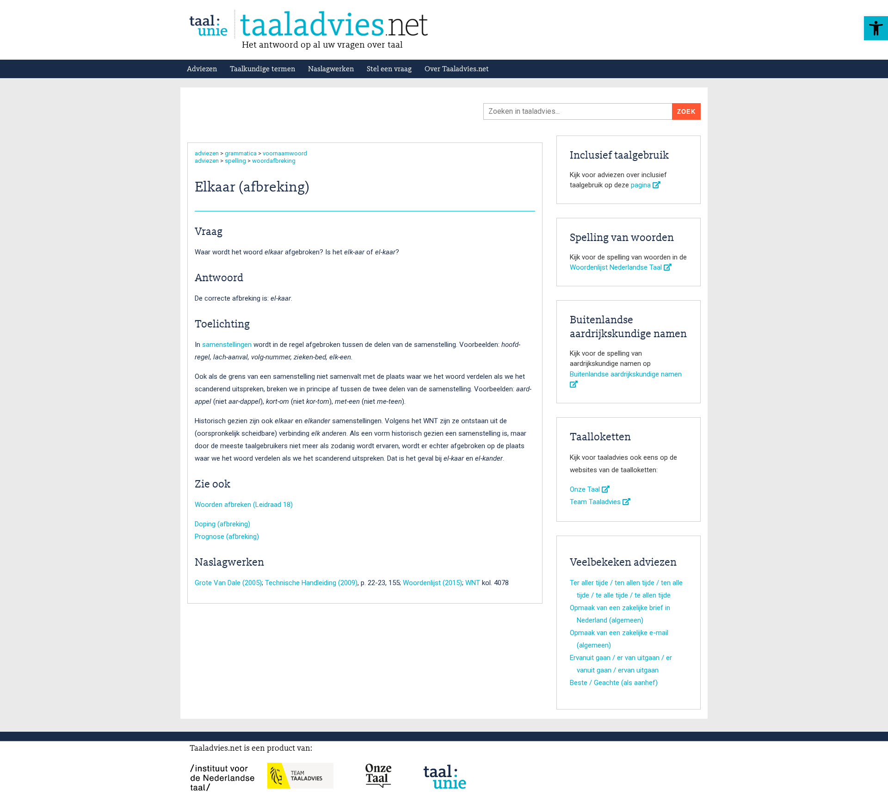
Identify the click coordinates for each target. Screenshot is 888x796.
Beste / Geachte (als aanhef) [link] (614, 683)
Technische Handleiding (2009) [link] (311, 583)
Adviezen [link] (202, 69)
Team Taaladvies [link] (596, 502)
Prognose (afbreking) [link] (227, 536)
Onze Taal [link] (586, 489)
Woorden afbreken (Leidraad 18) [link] (244, 504)
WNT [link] (472, 583)
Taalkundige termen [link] (262, 69)
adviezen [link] (207, 153)
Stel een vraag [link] (389, 69)
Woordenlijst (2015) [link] (432, 583)
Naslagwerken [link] (331, 69)
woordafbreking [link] (274, 160)
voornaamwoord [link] (285, 153)
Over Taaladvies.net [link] (457, 69)
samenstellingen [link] (227, 344)
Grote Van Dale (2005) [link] (228, 583)
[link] (876, 28)
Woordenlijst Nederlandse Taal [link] (617, 267)
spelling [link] (235, 160)
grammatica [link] (241, 153)
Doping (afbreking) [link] (222, 524)
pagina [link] (642, 185)
